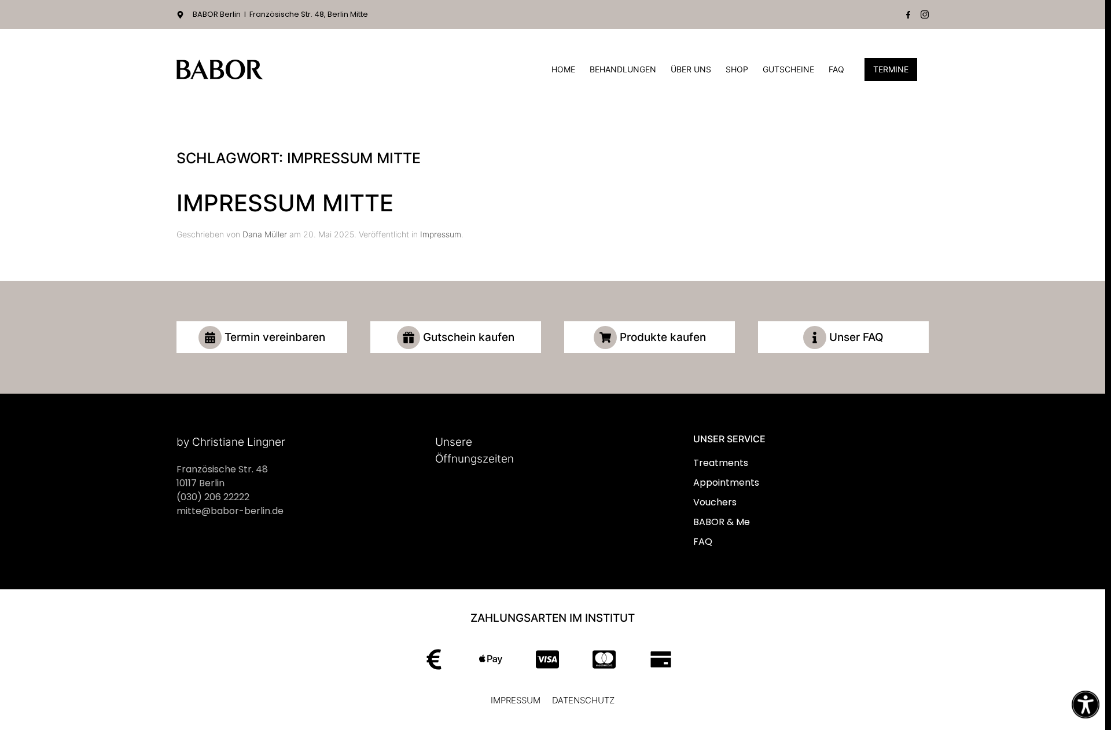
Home (563, 69)
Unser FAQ (856, 337)
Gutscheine (788, 69)
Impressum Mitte (284, 203)
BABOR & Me (721, 522)
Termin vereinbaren (275, 337)
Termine (890, 69)
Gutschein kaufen (468, 337)
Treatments (720, 462)
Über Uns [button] (691, 69)
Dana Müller (264, 234)
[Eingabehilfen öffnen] (1085, 704)
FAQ (836, 69)
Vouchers (715, 502)
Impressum (440, 234)
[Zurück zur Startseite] (219, 69)
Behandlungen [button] (623, 69)
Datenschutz (583, 700)
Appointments (726, 482)
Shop (737, 69)
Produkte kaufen (663, 337)
